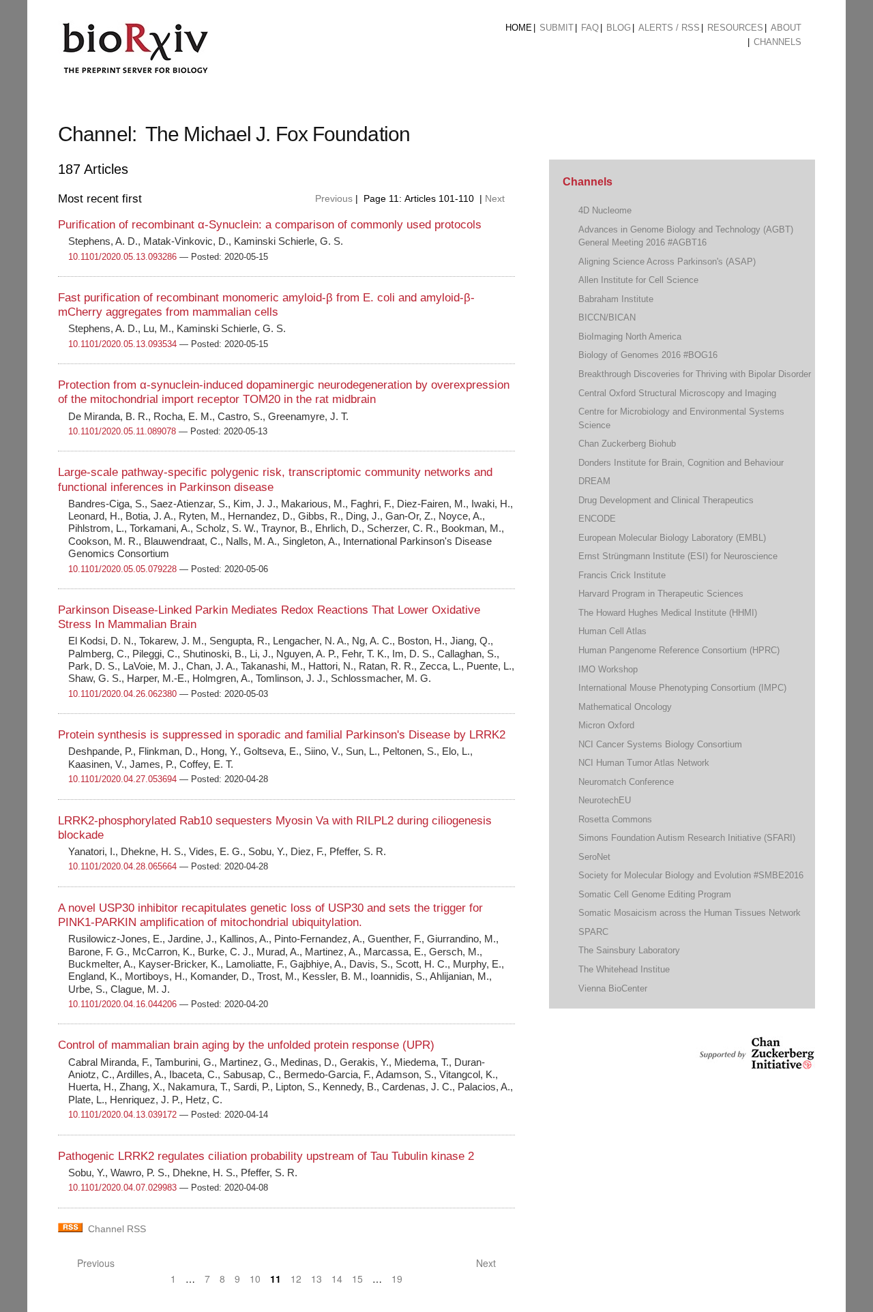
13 (316, 1278)
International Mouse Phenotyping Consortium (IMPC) (682, 688)
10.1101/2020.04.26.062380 (122, 694)
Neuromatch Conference (626, 782)
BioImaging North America (629, 336)
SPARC (593, 932)
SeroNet (594, 857)
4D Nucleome (605, 210)
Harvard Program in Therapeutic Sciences (660, 593)
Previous (332, 198)
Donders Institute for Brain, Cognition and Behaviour (681, 463)
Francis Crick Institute (622, 575)
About (786, 28)
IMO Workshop (608, 669)
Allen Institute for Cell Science (638, 280)
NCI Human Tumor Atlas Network (643, 763)
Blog (618, 28)
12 (296, 1278)
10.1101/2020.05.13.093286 (122, 257)
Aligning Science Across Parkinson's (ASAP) (667, 261)
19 (396, 1278)
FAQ (590, 28)
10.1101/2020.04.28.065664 (122, 866)
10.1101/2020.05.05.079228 (122, 569)
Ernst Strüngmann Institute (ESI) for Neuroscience (678, 556)
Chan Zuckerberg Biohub (627, 443)
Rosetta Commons (615, 819)
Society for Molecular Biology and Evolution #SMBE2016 (690, 875)
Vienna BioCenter (612, 988)
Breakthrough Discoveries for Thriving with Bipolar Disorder (694, 374)
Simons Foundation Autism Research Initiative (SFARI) (686, 838)
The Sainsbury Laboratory (629, 950)
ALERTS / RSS (669, 28)
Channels (777, 42)
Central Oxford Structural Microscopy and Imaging (677, 393)
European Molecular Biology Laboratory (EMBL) (672, 538)
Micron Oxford (606, 725)
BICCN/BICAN (607, 317)
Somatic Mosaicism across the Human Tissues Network (689, 913)
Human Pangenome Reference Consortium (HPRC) (679, 650)
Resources (735, 28)
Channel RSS (117, 1228)
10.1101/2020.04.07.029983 (122, 1187)
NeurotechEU (604, 800)
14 (336, 1278)
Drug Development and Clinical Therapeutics (666, 500)
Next (496, 198)
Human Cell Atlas (612, 631)
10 (255, 1278)
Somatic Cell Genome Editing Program (654, 894)
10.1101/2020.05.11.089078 (122, 431)
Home (518, 28)
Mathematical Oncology (625, 707)
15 (357, 1278)
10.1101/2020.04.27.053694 (122, 779)
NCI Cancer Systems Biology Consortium (660, 744)
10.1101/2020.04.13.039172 (122, 1114)
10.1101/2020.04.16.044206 (122, 1004)
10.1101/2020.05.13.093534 (122, 344)
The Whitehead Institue (624, 969)
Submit (556, 28)
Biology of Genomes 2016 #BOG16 (647, 355)
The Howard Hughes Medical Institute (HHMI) (667, 613)
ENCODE (597, 518)
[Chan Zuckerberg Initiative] (755, 1063)
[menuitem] (518, 28)
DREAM (594, 481)
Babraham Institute (615, 299)
